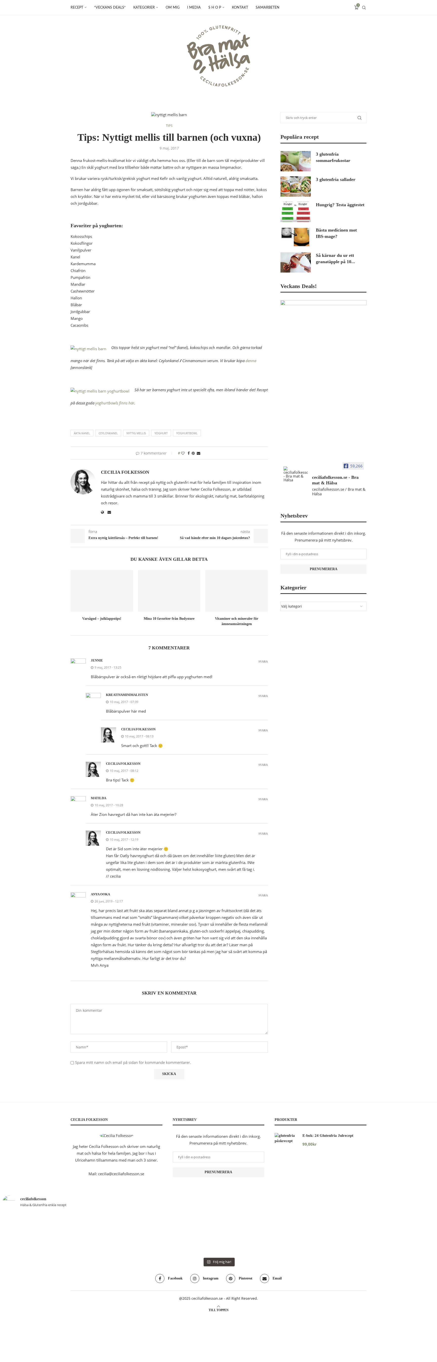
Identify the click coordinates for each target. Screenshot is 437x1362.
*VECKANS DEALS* (110, 7)
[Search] (363, 7)
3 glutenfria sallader (335, 179)
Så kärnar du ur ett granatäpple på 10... (335, 258)
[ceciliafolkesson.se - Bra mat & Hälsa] (295, 474)
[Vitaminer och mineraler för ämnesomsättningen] (236, 591)
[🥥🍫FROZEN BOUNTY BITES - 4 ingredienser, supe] (399, 1234)
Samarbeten (267, 7)
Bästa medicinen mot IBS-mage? (336, 233)
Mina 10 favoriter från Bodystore (169, 619)
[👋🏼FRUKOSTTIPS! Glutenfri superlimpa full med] (182, 1234)
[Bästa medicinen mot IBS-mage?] (295, 237)
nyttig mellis (136, 433)
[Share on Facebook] (189, 453)
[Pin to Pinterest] (193, 453)
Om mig (173, 7)
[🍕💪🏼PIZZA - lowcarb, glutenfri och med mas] (110, 1234)
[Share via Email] (198, 453)
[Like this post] (183, 453)
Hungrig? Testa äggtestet (340, 204)
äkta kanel (82, 433)
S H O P (214, 7)
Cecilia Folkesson (125, 472)
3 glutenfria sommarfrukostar (333, 157)
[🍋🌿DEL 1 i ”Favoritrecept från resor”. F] (255, 1234)
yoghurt (161, 433)
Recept (77, 7)
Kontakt (240, 7)
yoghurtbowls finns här (114, 402)
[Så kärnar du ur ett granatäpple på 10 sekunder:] (295, 262)
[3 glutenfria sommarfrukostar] (295, 161)
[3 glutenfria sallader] (295, 186)
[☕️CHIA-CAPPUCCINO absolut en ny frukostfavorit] (327, 1234)
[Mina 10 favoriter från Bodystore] (169, 591)
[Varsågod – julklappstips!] (102, 591)
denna (251, 360)
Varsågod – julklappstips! (101, 619)
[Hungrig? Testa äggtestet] (295, 212)
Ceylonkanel (108, 433)
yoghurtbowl (187, 433)
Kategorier (144, 7)
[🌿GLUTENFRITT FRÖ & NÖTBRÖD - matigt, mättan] (38, 1234)
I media (194, 7)
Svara (263, 661)
